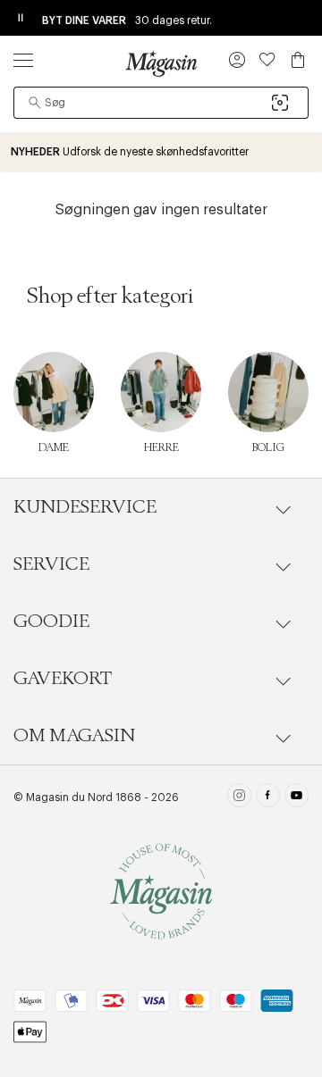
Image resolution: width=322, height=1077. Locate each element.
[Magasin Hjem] (161, 63)
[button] (237, 61)
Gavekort (62, 679)
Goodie (51, 621)
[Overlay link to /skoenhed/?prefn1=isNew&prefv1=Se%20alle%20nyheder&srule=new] (161, 152)
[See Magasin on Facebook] (268, 797)
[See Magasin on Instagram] (239, 797)
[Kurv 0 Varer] (298, 60)
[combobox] (161, 103)
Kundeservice (85, 507)
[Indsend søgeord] (35, 102)
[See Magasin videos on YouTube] (296, 797)
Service (51, 564)
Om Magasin (74, 736)
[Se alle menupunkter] (23, 60)
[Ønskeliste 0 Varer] (267, 60)
